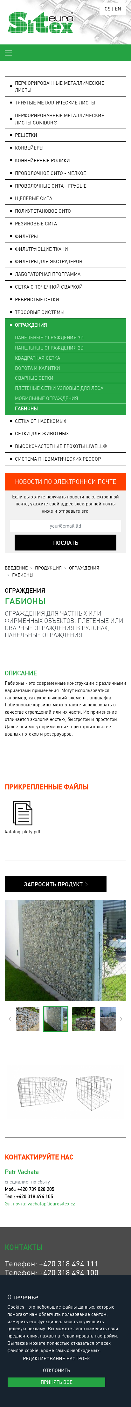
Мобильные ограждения (46, 398)
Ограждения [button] (31, 325)
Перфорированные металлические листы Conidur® (59, 119)
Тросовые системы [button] (40, 312)
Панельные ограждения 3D (49, 337)
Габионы (26, 408)
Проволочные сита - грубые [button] (50, 186)
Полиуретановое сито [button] (43, 211)
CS (108, 8)
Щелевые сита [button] (33, 198)
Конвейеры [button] (29, 147)
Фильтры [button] (26, 236)
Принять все (56, 1382)
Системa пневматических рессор (58, 459)
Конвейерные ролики (42, 160)
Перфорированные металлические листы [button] (59, 86)
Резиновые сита (36, 223)
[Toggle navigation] (8, 53)
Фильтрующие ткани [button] (41, 249)
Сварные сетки (34, 378)
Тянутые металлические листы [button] (55, 102)
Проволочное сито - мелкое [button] (50, 173)
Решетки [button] (26, 135)
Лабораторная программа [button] (47, 274)
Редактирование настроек (56, 1358)
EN (118, 8)
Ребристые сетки (37, 299)
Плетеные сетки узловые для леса (59, 388)
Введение (16, 567)
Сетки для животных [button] (42, 433)
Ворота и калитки (37, 368)
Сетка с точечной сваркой (49, 286)
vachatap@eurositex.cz (51, 1203)
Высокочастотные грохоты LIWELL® (61, 446)
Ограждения (84, 567)
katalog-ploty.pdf (22, 831)
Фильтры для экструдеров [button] (48, 261)
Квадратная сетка (37, 358)
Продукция (48, 567)
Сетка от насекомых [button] (40, 421)
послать (65, 542)
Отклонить (56, 1370)
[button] (10, 1019)
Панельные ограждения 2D (49, 347)
